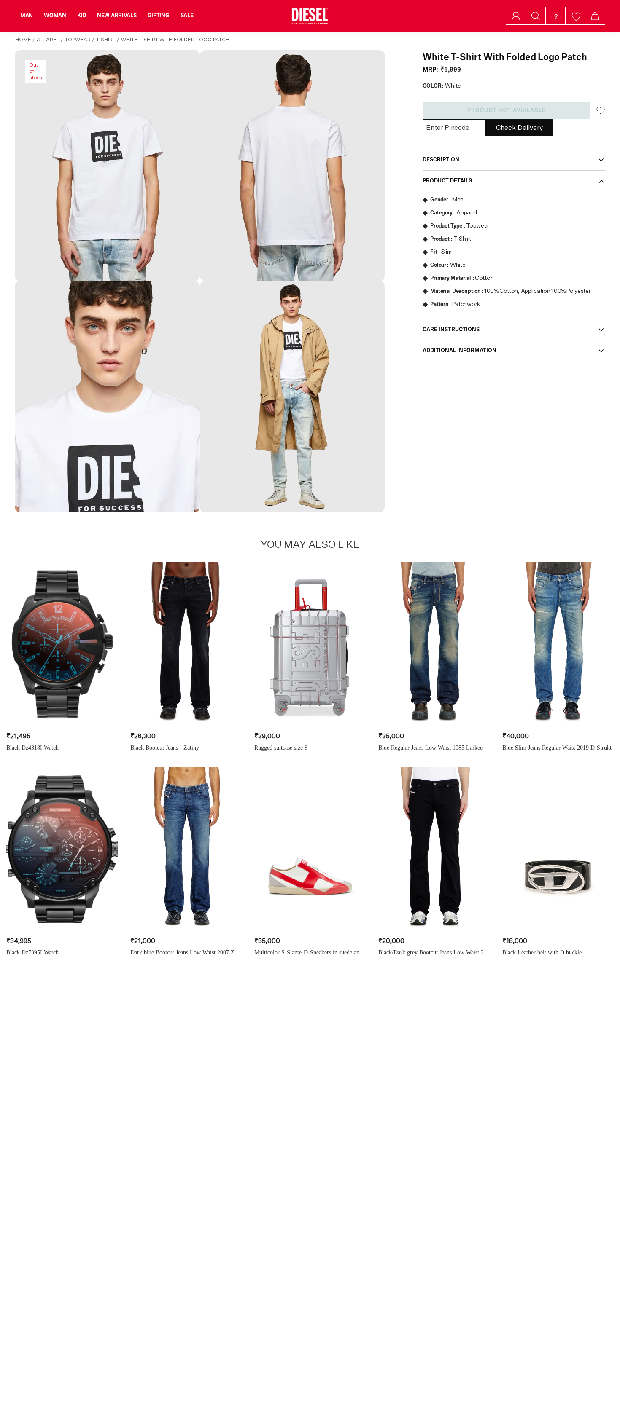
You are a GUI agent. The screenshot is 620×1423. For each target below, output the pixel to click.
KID (81, 16)
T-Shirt (106, 39)
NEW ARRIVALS (117, 16)
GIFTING (159, 16)
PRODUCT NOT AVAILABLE (506, 110)
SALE (187, 16)
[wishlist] (575, 15)
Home (23, 39)
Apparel (48, 39)
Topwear (78, 39)
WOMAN (55, 16)
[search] (535, 16)
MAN (26, 16)
